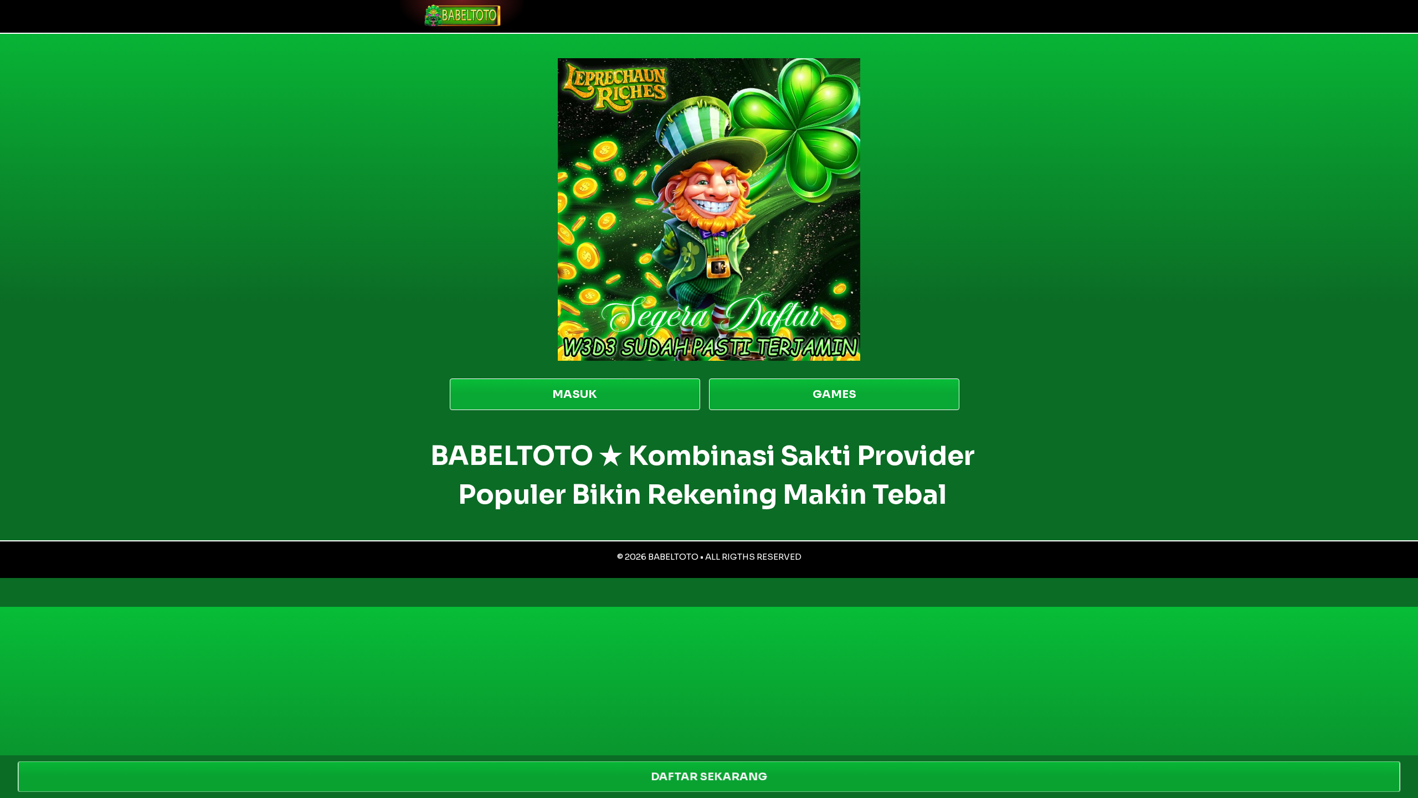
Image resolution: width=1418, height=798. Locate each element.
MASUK (574, 394)
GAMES (834, 394)
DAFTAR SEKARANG (709, 777)
